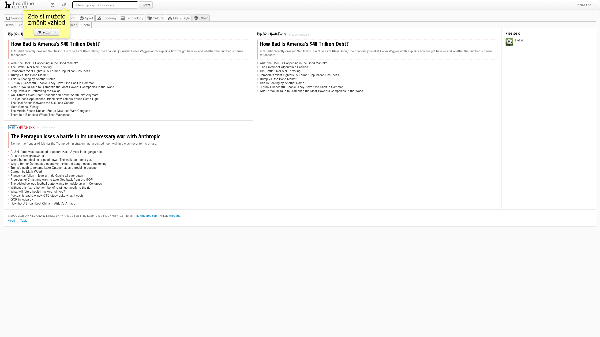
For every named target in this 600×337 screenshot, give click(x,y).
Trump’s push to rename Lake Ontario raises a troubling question (54, 167)
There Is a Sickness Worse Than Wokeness (41, 114)
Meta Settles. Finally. (25, 106)
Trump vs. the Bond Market (29, 75)
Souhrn (16, 18)
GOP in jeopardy (22, 199)
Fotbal (519, 40)
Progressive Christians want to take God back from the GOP (52, 179)
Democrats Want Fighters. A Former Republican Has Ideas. (51, 71)
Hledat (146, 5)
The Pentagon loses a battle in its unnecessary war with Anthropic (85, 136)
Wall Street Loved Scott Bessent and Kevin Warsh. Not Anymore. (55, 94)
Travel (10, 24)
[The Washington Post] (21, 127)
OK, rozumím (46, 32)
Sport (89, 18)
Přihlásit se (583, 5)
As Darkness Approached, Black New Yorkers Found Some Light (55, 98)
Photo (85, 24)
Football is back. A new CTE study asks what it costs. (48, 195)
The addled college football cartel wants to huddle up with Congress (56, 183)
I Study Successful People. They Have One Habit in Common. (53, 83)
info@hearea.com (146, 215)
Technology (134, 18)
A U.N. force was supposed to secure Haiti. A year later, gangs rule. (57, 151)
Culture (158, 18)
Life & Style (181, 18)
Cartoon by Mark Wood (26, 171)
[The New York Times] (272, 34)
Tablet (24, 220)
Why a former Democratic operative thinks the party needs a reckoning (58, 163)
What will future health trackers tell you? (38, 191)
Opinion (71, 24)
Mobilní (12, 220)
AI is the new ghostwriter (27, 155)
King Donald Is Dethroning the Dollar (35, 90)
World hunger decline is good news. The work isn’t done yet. (51, 159)
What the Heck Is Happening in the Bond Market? (44, 63)
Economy (109, 18)
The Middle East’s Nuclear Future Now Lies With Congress (50, 110)
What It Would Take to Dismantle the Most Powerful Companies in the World (62, 86)
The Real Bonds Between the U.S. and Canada (42, 102)
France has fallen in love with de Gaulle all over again (47, 175)
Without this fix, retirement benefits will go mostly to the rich (51, 187)
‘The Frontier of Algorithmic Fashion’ (284, 67)
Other (203, 18)
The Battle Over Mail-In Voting (31, 67)
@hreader (175, 215)
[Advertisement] (377, 129)
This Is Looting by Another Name (33, 79)
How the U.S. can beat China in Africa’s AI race (43, 203)
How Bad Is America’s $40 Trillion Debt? (55, 44)
